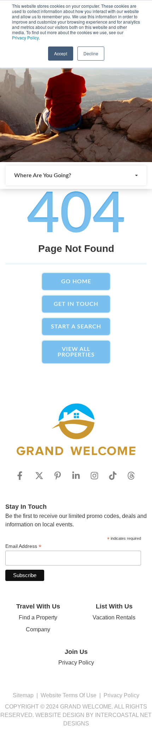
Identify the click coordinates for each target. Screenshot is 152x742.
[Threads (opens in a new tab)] (131, 475)
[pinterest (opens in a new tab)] (57, 475)
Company (38, 629)
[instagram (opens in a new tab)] (94, 475)
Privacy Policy (25, 37)
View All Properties (76, 352)
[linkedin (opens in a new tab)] (76, 475)
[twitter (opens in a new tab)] (39, 475)
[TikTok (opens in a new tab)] (112, 475)
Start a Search (76, 326)
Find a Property (38, 617)
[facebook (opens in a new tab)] (20, 475)
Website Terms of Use (69, 695)
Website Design (59, 715)
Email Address (23, 546)
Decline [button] (90, 53)
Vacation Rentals (114, 617)
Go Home (76, 281)
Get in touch (76, 304)
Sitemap (23, 695)
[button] (76, 175)
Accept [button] (60, 53)
